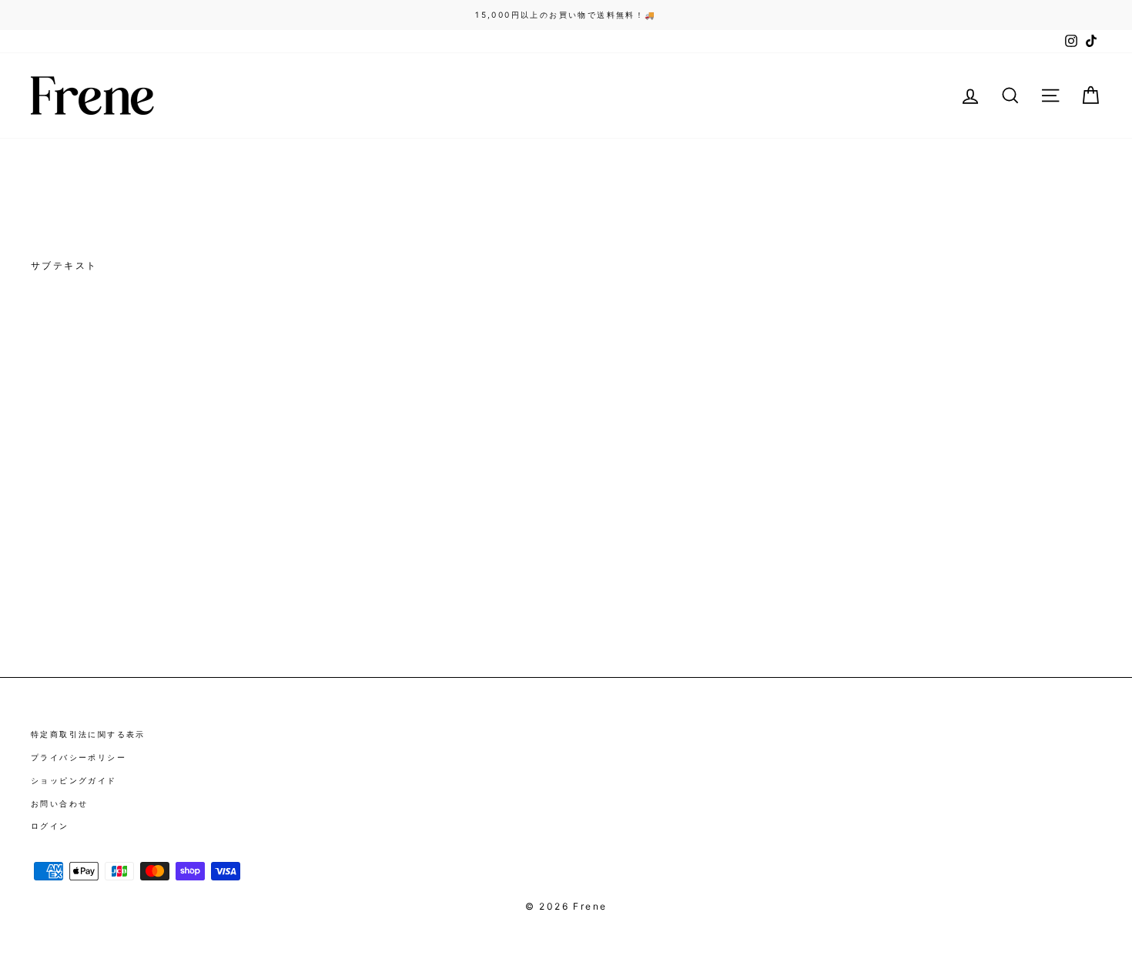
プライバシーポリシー (78, 757)
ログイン (50, 825)
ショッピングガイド (74, 780)
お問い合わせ (59, 803)
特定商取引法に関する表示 (88, 734)
